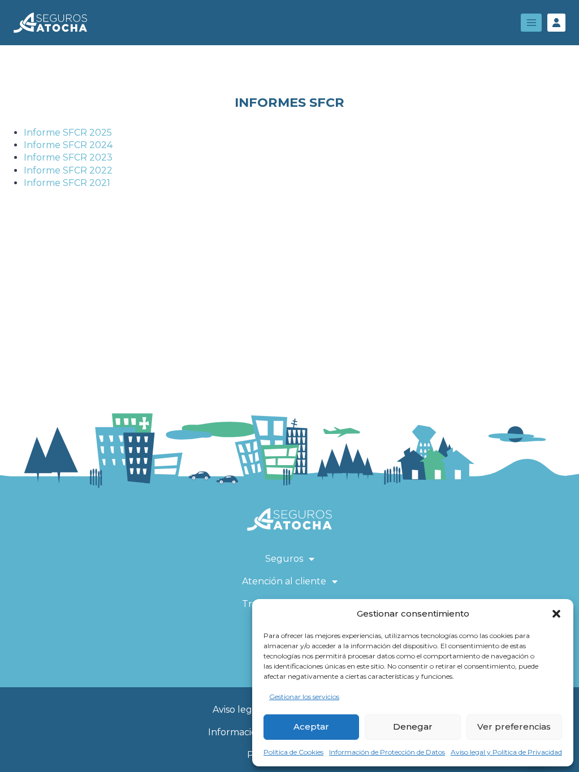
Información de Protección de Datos (387, 752)
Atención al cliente (284, 581)
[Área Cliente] (556, 23)
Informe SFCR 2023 (68, 157)
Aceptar (311, 726)
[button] (556, 613)
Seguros (284, 558)
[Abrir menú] (531, 22)
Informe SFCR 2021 (67, 182)
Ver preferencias (514, 726)
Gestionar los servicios (304, 696)
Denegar (413, 726)
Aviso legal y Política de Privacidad (506, 752)
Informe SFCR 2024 (68, 145)
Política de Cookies (293, 752)
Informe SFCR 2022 (68, 170)
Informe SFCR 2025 (68, 132)
